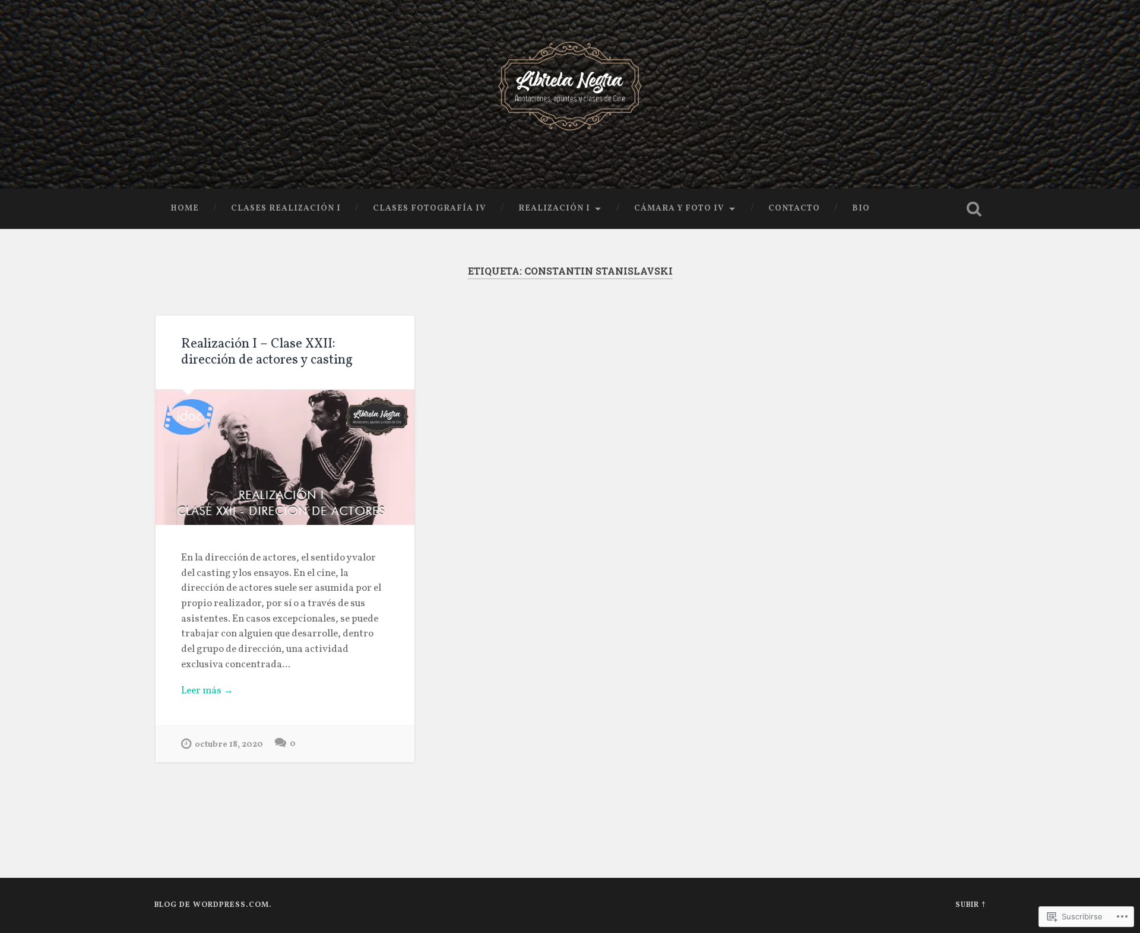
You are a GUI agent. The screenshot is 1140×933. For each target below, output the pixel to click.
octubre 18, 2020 (229, 744)
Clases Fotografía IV (429, 208)
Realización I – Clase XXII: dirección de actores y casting (267, 352)
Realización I (554, 208)
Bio (861, 208)
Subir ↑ (970, 905)
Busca (974, 209)
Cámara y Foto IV (679, 208)
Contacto (794, 208)
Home (184, 208)
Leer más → (207, 691)
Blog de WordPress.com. (213, 905)
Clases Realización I (286, 208)
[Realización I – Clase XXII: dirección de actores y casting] (285, 457)
